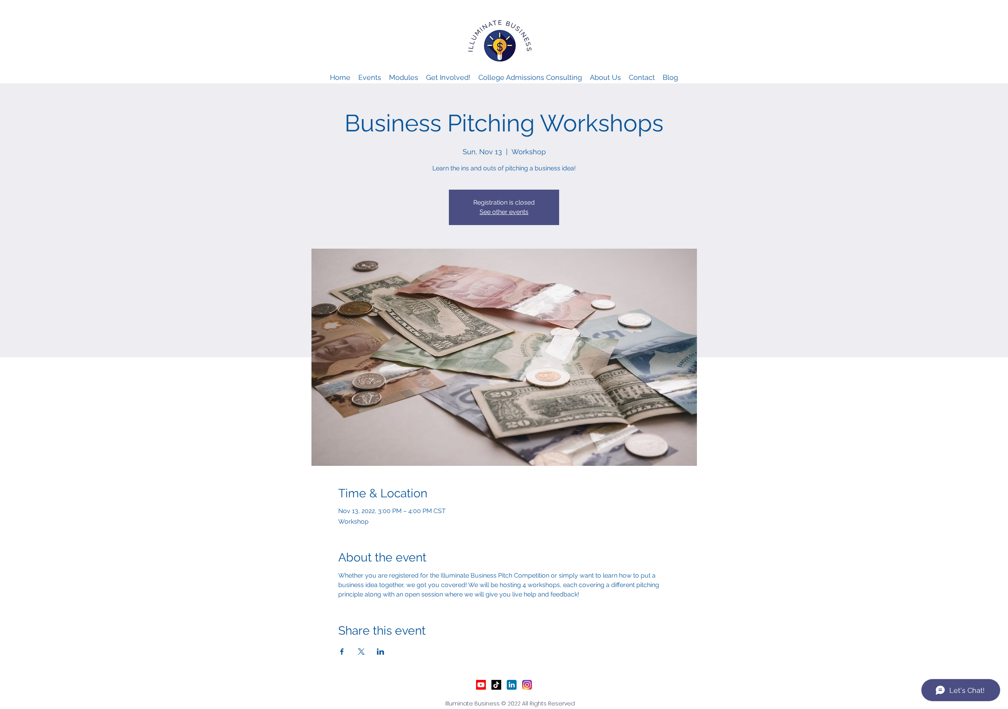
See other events (504, 212)
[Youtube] (481, 685)
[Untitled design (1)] (512, 685)
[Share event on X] (361, 651)
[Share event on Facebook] (342, 651)
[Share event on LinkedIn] (380, 651)
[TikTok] (496, 685)
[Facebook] (527, 685)
